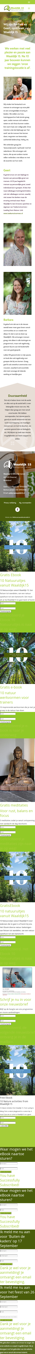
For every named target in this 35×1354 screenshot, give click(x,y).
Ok (29, 1352)
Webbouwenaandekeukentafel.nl (21, 517)
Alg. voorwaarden (25, 503)
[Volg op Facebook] (17, 509)
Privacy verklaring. (10, 503)
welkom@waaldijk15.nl (16, 493)
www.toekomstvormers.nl (13, 213)
